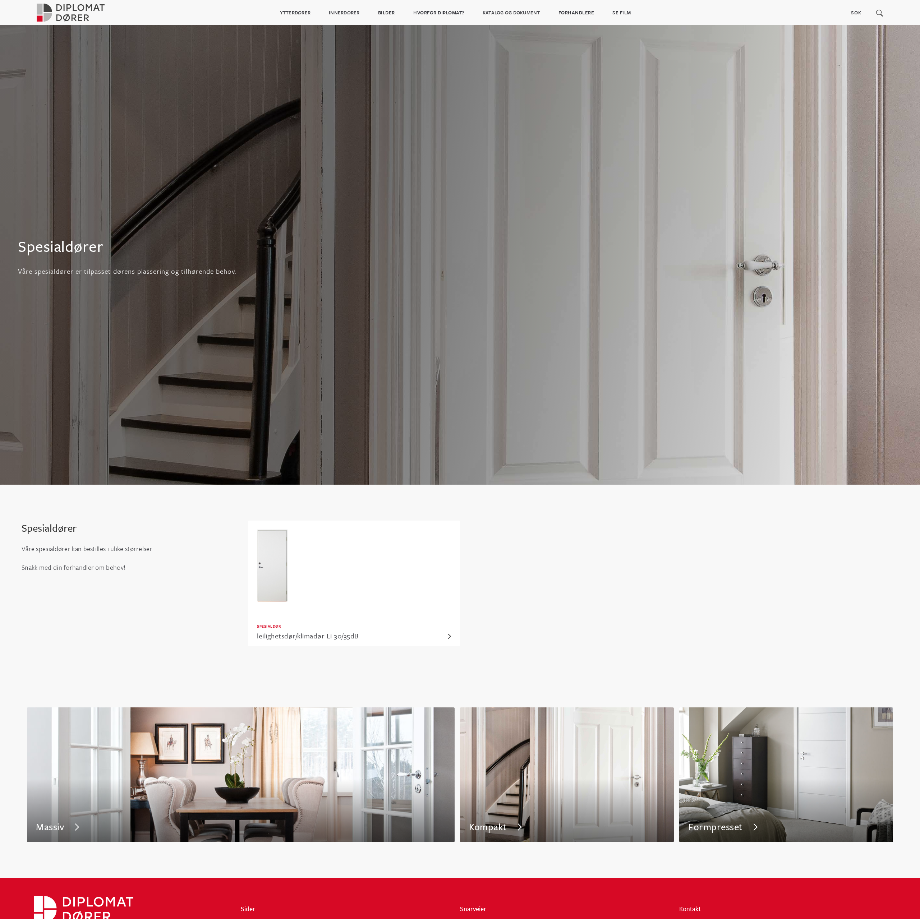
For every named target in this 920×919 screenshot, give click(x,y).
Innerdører (344, 12)
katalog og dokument (511, 12)
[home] (79, 12)
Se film (621, 12)
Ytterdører (295, 12)
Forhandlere (576, 12)
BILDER (386, 12)
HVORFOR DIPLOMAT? (438, 12)
